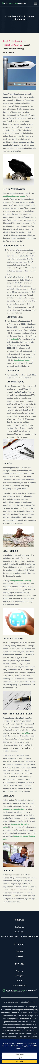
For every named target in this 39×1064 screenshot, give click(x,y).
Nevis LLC (14, 339)
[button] (35, 3)
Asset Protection (11, 41)
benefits (25, 733)
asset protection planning (20, 581)
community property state (14, 809)
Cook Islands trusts (22, 360)
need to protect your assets (14, 196)
